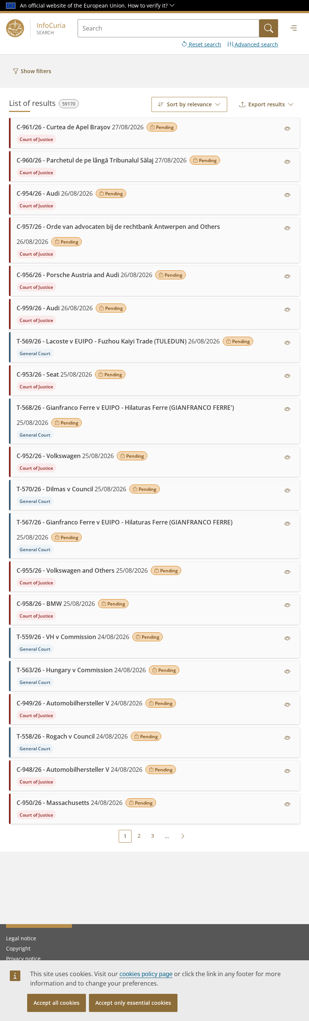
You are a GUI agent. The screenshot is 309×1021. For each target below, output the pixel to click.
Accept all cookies (57, 1002)
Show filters (36, 71)
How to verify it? (148, 5)
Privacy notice (23, 958)
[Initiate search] (268, 28)
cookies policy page (146, 974)
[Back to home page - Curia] (15, 28)
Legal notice (21, 938)
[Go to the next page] (182, 836)
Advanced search (255, 44)
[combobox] (189, 104)
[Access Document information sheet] (287, 129)
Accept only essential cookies (133, 1002)
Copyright (18, 948)
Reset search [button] (204, 44)
